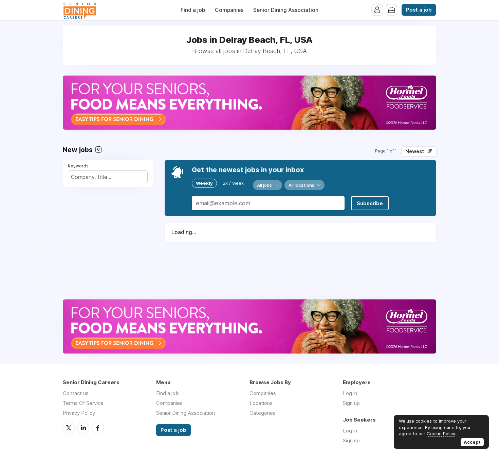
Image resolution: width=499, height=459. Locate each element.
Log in (350, 393)
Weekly (204, 183)
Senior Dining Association (285, 10)
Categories (263, 413)
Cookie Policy (441, 433)
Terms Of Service (83, 403)
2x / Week (233, 183)
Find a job (193, 10)
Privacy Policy (79, 413)
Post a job (419, 10)
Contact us (76, 393)
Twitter (68, 428)
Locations (261, 403)
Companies (229, 10)
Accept (472, 442)
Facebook (98, 428)
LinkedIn (83, 428)
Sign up (351, 403)
